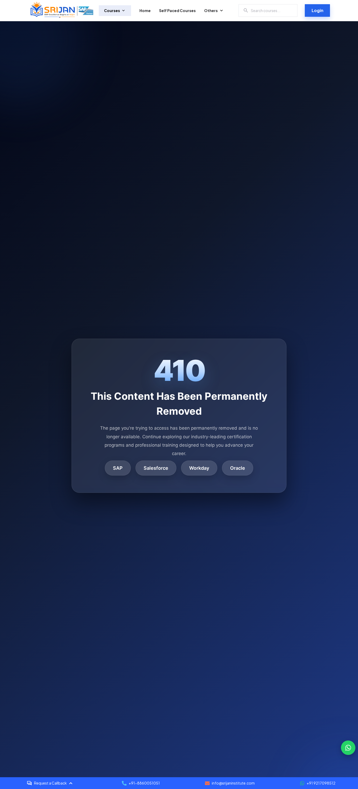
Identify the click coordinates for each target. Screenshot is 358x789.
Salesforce (156, 468)
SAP (118, 468)
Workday (199, 468)
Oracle (237, 468)
